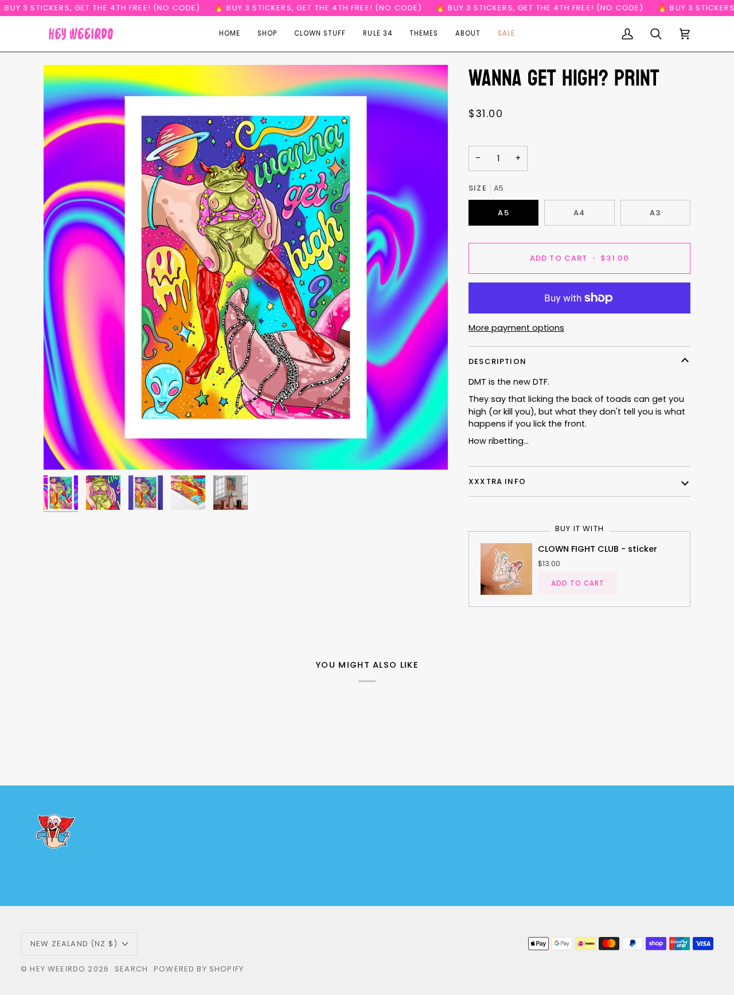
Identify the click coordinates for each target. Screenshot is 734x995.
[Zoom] (246, 267)
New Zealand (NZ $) (74, 943)
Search (131, 968)
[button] (267, 34)
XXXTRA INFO (497, 481)
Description (497, 361)
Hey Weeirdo (57, 968)
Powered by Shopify (199, 968)
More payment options (516, 328)
